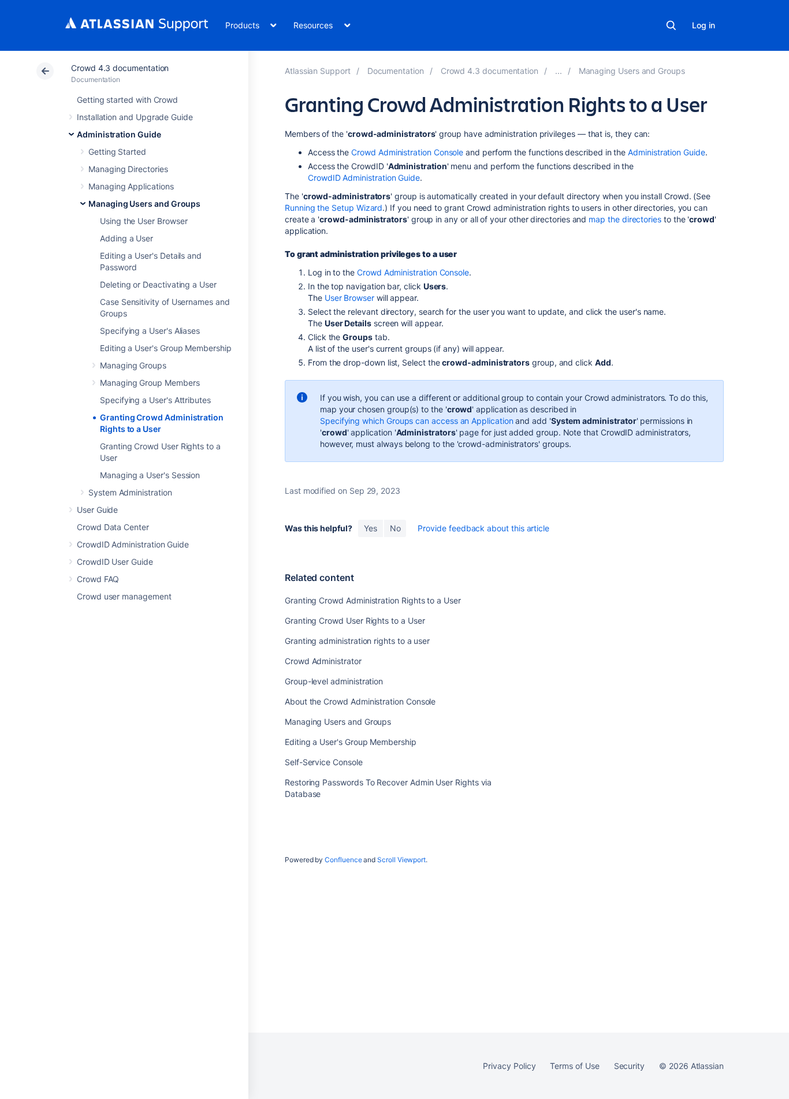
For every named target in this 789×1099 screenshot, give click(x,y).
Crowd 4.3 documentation (120, 68)
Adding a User (126, 238)
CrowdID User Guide (115, 562)
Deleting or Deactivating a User (158, 284)
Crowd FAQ (98, 579)
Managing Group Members (149, 383)
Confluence (343, 859)
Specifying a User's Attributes (155, 400)
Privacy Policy (509, 1066)
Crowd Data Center (113, 527)
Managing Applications (131, 186)
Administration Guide (119, 134)
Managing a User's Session (150, 475)
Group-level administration (334, 681)
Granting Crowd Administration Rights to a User (373, 600)
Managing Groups (133, 365)
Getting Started (117, 152)
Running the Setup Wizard (333, 208)
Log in (703, 25)
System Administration (130, 492)
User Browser (349, 298)
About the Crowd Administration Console (360, 701)
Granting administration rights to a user (357, 641)
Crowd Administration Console (407, 152)
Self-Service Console (324, 762)
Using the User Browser (143, 221)
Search (671, 25)
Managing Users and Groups (144, 203)
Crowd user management (124, 596)
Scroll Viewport (401, 859)
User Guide (97, 510)
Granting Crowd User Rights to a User (355, 620)
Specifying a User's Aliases (150, 331)
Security (629, 1066)
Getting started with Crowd (127, 100)
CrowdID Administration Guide (133, 544)
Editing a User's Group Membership (166, 348)
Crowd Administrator (323, 661)
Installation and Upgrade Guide (135, 117)
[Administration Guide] (558, 71)
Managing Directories (128, 169)
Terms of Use (574, 1066)
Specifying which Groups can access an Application (416, 421)
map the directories (625, 219)
